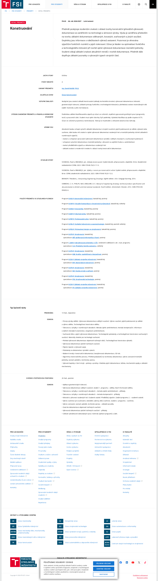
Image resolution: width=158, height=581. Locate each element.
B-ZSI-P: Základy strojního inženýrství (82, 259)
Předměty (30, 11)
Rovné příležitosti (129, 477)
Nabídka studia (15, 439)
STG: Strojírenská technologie (83, 279)
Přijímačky (14, 447)
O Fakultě (126, 4)
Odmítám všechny (104, 569)
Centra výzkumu (72, 447)
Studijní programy (44, 439)
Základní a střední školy (103, 451)
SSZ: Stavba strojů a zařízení (82, 271)
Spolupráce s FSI (105, 4)
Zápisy (12, 451)
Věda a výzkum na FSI (74, 436)
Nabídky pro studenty (46, 466)
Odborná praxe (43, 458)
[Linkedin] (126, 562)
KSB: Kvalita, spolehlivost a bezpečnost (86, 254)
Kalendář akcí (128, 439)
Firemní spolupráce (101, 436)
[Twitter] (139, 562)
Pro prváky (42, 451)
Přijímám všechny (103, 563)
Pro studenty (56, 4)
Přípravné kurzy (15, 466)
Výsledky (70, 462)
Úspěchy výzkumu (73, 439)
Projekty (69, 458)
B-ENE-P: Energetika (76, 209)
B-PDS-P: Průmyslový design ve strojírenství (85, 229)
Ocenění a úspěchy (130, 443)
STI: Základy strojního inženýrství (84, 288)
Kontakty (13, 487)
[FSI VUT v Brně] (12, 4)
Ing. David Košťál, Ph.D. (70, 88)
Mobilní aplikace (15, 462)
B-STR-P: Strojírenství (76, 234)
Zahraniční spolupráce (103, 447)
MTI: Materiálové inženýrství (83, 263)
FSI (6, 11)
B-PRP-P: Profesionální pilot (79, 219)
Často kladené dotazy (18, 455)
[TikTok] (145, 562)
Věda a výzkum (80, 4)
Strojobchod (127, 462)
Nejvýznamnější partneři (103, 443)
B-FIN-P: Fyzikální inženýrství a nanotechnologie (86, 224)
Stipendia (41, 470)
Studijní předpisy (44, 443)
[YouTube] (133, 562)
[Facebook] (120, 562)
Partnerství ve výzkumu (103, 439)
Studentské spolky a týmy (47, 462)
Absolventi (126, 447)
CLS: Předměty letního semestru (84, 246)
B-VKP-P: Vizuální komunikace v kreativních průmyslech (89, 204)
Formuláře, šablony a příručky (49, 477)
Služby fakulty (99, 455)
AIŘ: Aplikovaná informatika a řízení (85, 238)
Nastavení (104, 574)
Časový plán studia (45, 447)
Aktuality (126, 436)
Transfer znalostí (73, 455)
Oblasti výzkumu (72, 443)
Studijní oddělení (44, 499)
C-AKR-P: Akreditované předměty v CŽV (83, 243)
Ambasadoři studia (17, 443)
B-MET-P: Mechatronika (77, 214)
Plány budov (127, 485)
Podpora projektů (73, 451)
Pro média (126, 489)
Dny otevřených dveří (18, 458)
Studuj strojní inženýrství (19, 436)
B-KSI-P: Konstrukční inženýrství (80, 199)
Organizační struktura (131, 451)
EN (153, 4)
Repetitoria (42, 503)
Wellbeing (41, 489)
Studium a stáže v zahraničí (48, 455)
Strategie (126, 470)
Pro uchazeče (34, 4)
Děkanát (126, 455)
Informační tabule (129, 466)
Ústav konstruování (69, 95)
